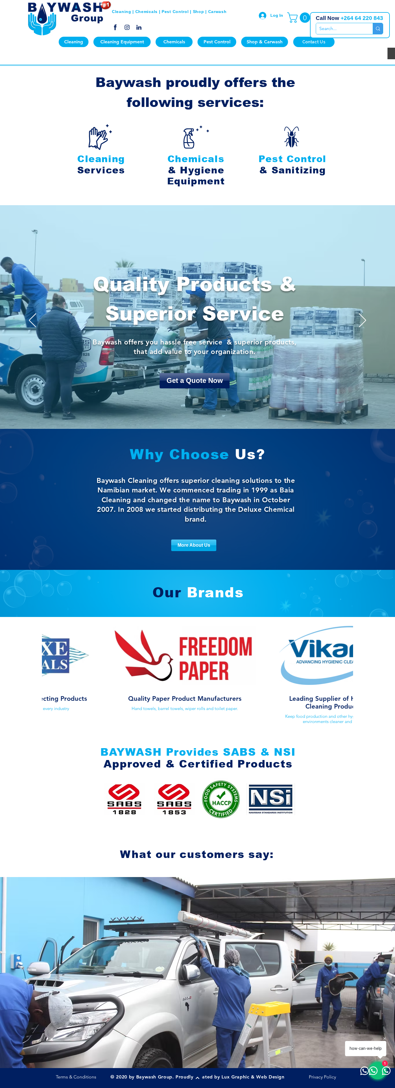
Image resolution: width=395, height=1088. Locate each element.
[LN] (139, 27)
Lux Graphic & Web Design (253, 1077)
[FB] (115, 27)
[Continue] (197, 1078)
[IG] (127, 27)
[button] (300, 17)
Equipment (196, 181)
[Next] (362, 320)
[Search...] (378, 28)
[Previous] (32, 320)
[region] (99, 148)
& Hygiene (196, 170)
